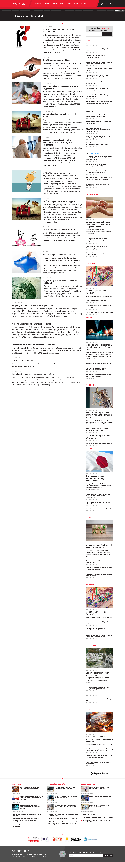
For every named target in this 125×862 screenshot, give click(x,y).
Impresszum (15, 854)
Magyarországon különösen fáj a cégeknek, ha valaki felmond (65, 787)
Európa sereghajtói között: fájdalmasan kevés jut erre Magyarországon (98, 224)
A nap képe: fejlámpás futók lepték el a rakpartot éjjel (97, 184)
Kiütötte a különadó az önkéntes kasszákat (31, 324)
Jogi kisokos (91, 385)
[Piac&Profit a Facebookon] (25, 851)
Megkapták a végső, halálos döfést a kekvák (99, 443)
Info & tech (16, 784)
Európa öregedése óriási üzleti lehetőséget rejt (99, 699)
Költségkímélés (92, 194)
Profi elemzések (72, 3)
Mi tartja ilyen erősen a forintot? (95, 44)
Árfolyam (83, 3)
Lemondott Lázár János (93, 694)
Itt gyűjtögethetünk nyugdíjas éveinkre (60, 60)
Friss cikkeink (39, 3)
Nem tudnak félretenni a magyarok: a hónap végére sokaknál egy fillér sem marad (99, 102)
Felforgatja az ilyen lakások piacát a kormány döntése (99, 69)
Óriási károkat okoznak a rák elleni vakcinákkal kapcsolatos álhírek (96, 115)
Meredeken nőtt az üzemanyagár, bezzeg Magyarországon (98, 122)
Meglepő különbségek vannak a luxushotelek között (99, 546)
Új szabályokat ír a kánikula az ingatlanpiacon (95, 561)
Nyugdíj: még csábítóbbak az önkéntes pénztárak (60, 281)
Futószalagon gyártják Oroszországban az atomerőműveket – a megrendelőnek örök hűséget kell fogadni (99, 158)
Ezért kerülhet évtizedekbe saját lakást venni (99, 312)
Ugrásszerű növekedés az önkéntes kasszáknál (33, 345)
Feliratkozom (107, 34)
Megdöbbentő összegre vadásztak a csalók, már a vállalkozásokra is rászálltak (99, 749)
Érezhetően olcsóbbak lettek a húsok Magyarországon (97, 89)
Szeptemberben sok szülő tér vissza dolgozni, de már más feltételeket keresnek (99, 76)
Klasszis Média (42, 856)
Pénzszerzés (91, 263)
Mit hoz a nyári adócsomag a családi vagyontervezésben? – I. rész (99, 347)
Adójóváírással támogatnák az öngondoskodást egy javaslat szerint (59, 174)
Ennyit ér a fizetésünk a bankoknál (96, 300)
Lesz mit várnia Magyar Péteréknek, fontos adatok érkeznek (99, 95)
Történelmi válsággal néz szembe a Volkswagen (62, 818)
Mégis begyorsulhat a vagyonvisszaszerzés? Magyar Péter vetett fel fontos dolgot (99, 178)
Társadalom (91, 645)
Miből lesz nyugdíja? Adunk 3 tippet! (59, 201)
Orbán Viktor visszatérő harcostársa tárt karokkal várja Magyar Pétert (98, 137)
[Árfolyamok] (106, 3)
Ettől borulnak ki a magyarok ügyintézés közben (98, 49)
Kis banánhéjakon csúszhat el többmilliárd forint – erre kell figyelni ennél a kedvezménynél (98, 496)
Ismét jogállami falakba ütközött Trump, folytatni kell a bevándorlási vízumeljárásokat (98, 437)
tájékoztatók (24, 856)
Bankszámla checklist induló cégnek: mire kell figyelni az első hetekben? (66, 805)
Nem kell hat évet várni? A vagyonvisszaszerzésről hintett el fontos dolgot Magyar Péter (98, 129)
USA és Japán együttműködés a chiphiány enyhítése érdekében (29, 787)
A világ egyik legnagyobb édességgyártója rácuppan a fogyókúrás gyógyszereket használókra (26, 820)
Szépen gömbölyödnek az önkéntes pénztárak (33, 305)
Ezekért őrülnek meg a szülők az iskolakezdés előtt (99, 805)
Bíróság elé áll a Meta (89, 814)
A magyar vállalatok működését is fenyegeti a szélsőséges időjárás (99, 568)
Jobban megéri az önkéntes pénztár (59, 254)
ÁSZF (21, 854)
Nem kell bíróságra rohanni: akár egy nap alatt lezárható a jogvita (99, 414)
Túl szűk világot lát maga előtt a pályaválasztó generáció (95, 56)
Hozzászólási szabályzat (41, 854)
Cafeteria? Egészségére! (23, 360)
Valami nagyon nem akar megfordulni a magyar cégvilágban (66, 796)
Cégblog (89, 448)
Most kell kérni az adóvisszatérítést (59, 229)
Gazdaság (90, 584)
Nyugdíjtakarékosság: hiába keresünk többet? (59, 115)
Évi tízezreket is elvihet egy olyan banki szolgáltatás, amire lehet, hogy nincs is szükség (98, 239)
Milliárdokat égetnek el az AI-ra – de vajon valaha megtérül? (98, 762)
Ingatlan (48, 3)
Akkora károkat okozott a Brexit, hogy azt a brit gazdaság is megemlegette (99, 62)
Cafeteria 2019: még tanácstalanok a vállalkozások (59, 30)
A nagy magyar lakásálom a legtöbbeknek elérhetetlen (98, 306)
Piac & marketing (88, 784)
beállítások (32, 856)
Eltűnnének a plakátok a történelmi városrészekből (97, 817)
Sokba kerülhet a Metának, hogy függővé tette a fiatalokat (98, 503)
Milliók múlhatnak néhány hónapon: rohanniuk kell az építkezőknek (96, 368)
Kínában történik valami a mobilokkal (100, 796)
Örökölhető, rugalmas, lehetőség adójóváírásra (33, 374)
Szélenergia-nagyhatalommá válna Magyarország (96, 247)
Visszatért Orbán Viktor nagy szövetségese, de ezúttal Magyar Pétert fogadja (99, 171)
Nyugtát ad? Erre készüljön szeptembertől (99, 363)
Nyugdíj (55, 3)
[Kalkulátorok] (102, 3)
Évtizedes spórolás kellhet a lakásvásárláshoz (94, 82)
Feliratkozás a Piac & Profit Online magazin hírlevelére (85, 852)
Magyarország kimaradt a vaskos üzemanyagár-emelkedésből (96, 165)
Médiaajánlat (28, 854)
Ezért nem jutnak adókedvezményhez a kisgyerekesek (60, 87)
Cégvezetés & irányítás (56, 784)
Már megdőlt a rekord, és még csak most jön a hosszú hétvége (99, 253)
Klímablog (90, 518)
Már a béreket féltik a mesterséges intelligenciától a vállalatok (99, 739)
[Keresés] (111, 4)
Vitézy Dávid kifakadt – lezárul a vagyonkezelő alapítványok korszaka (97, 143)
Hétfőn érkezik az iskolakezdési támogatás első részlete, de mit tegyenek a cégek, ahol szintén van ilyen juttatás (62, 823)
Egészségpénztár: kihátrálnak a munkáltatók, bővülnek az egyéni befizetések (57, 142)
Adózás (62, 3)
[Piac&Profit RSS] (28, 851)
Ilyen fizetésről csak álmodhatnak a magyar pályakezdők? (96, 478)
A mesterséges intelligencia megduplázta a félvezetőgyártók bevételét (30, 806)
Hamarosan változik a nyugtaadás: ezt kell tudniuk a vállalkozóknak (98, 375)
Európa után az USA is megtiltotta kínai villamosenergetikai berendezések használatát (31, 797)
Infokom (89, 709)
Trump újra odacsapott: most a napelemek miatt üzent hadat (99, 574)
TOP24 (90, 112)
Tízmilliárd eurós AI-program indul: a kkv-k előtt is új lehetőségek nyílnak (99, 756)
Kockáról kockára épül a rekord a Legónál (98, 509)
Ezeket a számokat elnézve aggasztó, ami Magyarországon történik (98, 675)
